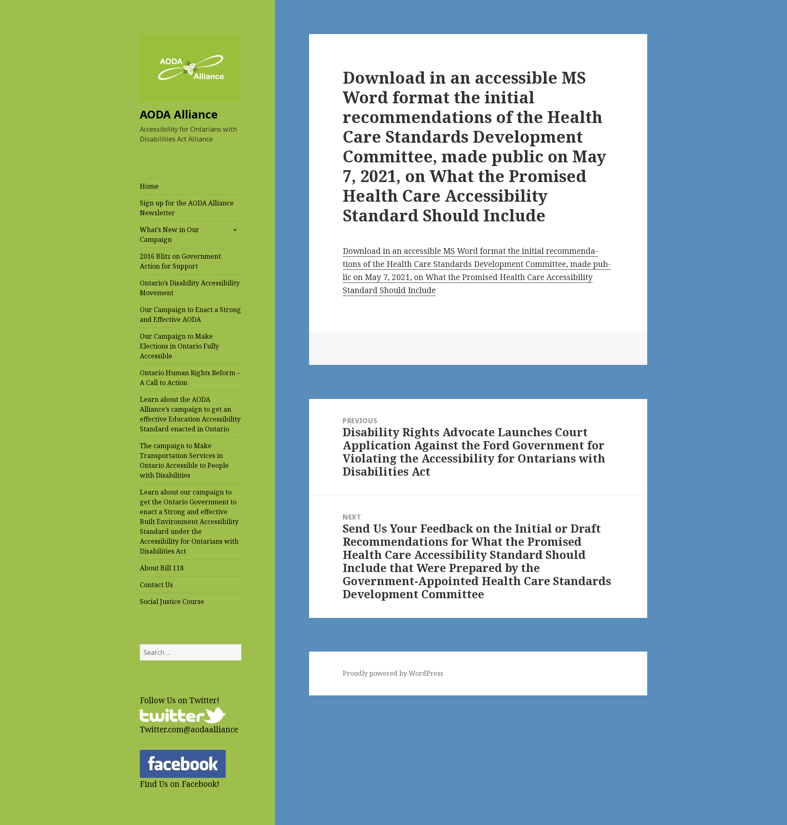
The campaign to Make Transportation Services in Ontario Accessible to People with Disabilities (184, 460)
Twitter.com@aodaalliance (189, 729)
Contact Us (156, 584)
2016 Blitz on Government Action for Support (180, 261)
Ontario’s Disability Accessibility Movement (190, 287)
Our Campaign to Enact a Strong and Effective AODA (190, 314)
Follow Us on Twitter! (179, 700)
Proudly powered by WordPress (393, 673)
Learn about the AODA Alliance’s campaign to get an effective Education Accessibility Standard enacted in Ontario (190, 414)
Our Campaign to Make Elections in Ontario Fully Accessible (179, 346)
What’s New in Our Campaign (169, 234)
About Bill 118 (162, 567)
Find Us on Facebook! (179, 784)
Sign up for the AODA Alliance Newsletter (187, 207)
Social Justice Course (172, 601)
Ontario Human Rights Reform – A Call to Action (190, 377)
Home (149, 186)
